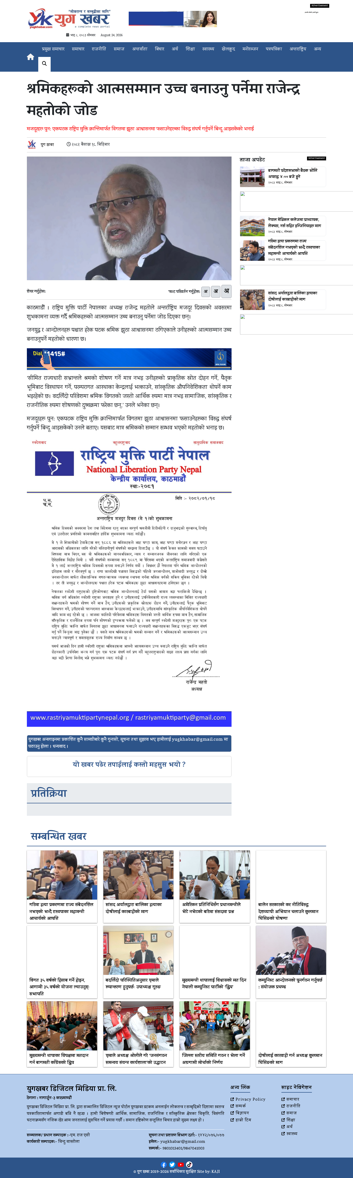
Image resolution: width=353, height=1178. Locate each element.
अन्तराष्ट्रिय (298, 49)
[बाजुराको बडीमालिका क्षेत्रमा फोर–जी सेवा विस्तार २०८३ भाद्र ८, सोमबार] (283, 275)
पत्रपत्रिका (274, 49)
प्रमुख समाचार (53, 49)
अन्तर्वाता (139, 49)
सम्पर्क (241, 1106)
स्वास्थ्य (208, 49)
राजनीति (99, 49)
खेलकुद (228, 49)
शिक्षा (190, 49)
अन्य (317, 49)
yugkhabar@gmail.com (182, 1142)
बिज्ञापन (242, 1113)
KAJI (215, 1172)
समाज (119, 49)
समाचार (78, 49)
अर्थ (175, 49)
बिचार (159, 49)
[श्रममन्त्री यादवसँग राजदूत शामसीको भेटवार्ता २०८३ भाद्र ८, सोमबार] (283, 324)
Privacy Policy (251, 1100)
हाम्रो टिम (243, 1120)
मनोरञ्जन (250, 49)
